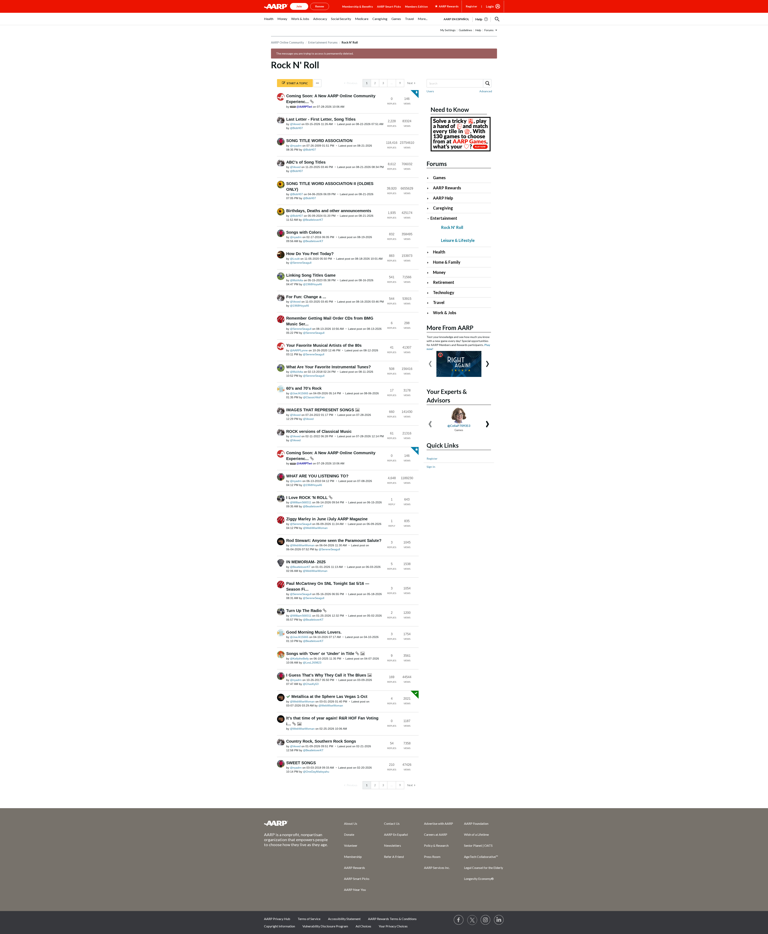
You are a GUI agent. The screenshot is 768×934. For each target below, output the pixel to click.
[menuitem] (268, 21)
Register (471, 6)
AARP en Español (456, 19)
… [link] (392, 83)
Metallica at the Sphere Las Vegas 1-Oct (329, 696)
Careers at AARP (435, 834)
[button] (497, 19)
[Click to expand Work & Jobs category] (429, 313)
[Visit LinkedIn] (499, 920)
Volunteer (350, 845)
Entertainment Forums (323, 42)
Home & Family (446, 262)
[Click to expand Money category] (429, 272)
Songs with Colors (303, 232)
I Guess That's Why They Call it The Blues (326, 675)
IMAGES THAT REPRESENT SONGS (320, 410)
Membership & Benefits (357, 6)
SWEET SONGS (301, 763)
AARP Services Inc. (437, 867)
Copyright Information (279, 926)
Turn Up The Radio (304, 610)
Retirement (443, 282)
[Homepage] (276, 6)
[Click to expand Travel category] (429, 303)
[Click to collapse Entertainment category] (428, 218)
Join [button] (299, 6)
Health (439, 251)
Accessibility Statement (344, 919)
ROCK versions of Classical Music (319, 431)
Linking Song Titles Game (311, 275)
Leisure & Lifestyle (458, 240)
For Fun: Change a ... (306, 297)
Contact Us (392, 823)
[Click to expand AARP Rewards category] (429, 188)
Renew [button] (319, 6)
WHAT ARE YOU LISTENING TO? (317, 476)
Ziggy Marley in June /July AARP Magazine (327, 519)
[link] (351, 83)
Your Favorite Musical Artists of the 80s (324, 345)
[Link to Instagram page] (486, 920)
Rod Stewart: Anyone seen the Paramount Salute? (333, 540)
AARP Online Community (287, 42)
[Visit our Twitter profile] (472, 920)
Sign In (431, 466)
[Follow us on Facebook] (459, 920)
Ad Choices (363, 926)
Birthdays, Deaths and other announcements (328, 211)
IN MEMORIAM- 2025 (306, 562)
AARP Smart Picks (389, 6)
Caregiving (443, 208)
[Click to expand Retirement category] (429, 282)
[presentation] (430, 362)
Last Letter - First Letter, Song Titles (321, 119)
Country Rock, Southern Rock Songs (321, 741)
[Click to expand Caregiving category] (429, 208)
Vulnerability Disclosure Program (325, 926)
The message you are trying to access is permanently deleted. (314, 53)
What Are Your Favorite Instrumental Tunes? (328, 367)
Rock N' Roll (452, 227)
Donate (349, 834)
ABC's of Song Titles (306, 162)
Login (490, 6)
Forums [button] (489, 30)
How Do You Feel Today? (310, 253)
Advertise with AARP (438, 823)
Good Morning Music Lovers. (314, 632)
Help (478, 30)
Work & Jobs (444, 312)
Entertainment (443, 218)
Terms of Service (309, 919)
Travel (438, 302)
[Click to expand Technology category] (429, 293)
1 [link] (367, 83)
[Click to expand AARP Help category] (429, 198)
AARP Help (443, 198)
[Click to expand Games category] (429, 178)
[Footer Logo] (296, 823)
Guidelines (465, 30)
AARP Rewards (447, 187)
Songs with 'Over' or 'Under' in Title (320, 653)
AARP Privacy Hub (277, 919)
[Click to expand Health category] (429, 252)
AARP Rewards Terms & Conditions (392, 919)
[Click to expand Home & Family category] (429, 262)
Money (439, 272)
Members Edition (416, 6)
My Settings (448, 30)
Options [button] (317, 83)
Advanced (485, 91)
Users (430, 91)
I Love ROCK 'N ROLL (307, 497)
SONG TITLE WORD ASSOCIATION (319, 140)
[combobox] (459, 83)
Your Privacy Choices (393, 926)
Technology (443, 292)
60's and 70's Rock (304, 388)
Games (439, 177)
